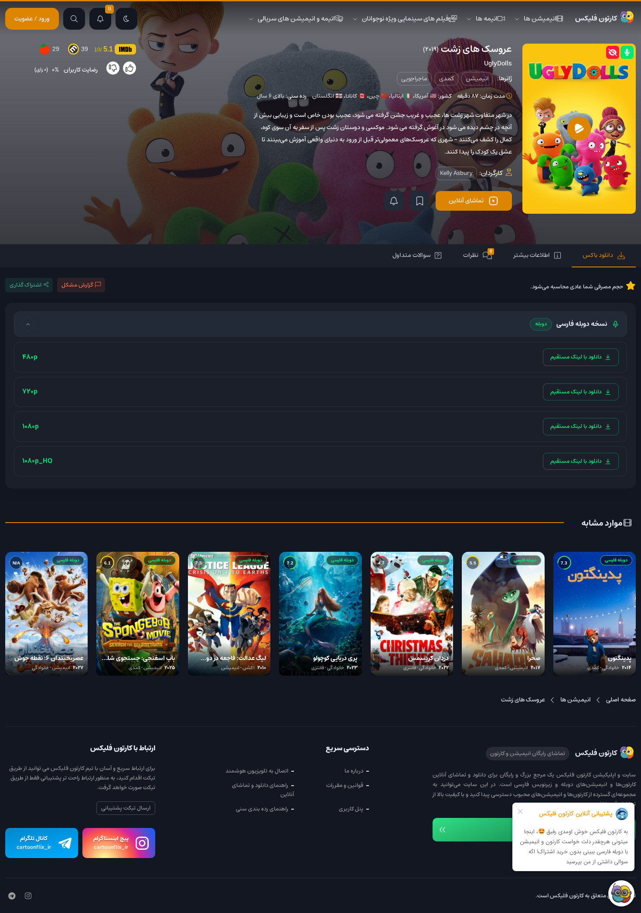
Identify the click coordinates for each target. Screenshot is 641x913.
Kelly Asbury (456, 173)
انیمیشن (477, 78)
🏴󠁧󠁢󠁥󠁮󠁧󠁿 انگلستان (327, 96)
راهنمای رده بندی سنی (262, 809)
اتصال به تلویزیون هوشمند (256, 771)
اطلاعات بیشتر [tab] (532, 255)
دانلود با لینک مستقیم (575, 357)
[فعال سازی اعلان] (393, 201)
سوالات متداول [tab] (411, 255)
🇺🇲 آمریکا (425, 96)
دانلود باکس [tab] (598, 255)
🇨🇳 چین (378, 96)
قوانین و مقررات (344, 785)
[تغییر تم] (126, 19)
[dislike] (112, 68)
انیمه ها (487, 18)
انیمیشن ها (540, 18)
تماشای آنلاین (466, 200)
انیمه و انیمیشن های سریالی (296, 18)
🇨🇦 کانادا (355, 96)
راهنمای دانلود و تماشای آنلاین (263, 790)
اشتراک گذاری (25, 285)
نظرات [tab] (477, 254)
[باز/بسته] (27, 324)
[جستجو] (74, 19)
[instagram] (28, 896)
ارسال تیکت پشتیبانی (125, 808)
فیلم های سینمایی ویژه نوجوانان (405, 18)
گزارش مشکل (77, 285)
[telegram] (11, 896)
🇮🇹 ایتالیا (401, 96)
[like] (129, 68)
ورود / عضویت (32, 19)
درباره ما (353, 771)
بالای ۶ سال (270, 96)
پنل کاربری (351, 809)
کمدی (446, 78)
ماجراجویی (414, 78)
